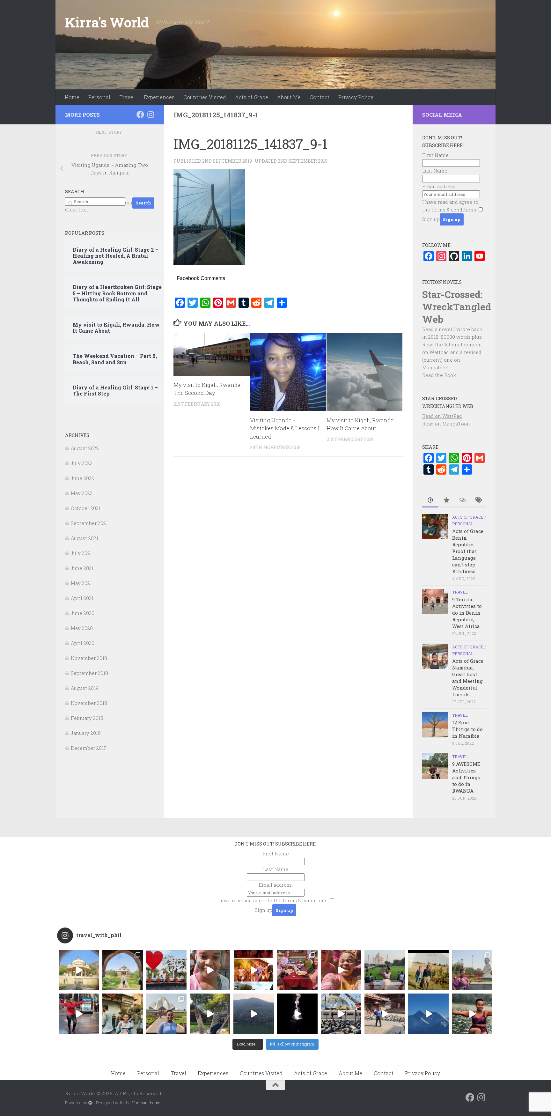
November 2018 (89, 703)
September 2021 (89, 523)
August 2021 (84, 538)
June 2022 (82, 478)
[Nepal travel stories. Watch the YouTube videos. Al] (297, 1014)
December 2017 (88, 748)
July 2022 (81, 463)
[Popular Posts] (446, 500)
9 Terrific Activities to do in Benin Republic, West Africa (467, 612)
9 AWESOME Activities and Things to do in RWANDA (466, 777)
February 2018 (87, 718)
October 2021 (85, 508)
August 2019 (85, 688)
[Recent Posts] (430, 500)
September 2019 (89, 673)
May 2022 (81, 493)
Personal (99, 97)
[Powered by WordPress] (90, 1103)
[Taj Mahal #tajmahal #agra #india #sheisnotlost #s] (384, 970)
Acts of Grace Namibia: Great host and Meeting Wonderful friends (467, 678)
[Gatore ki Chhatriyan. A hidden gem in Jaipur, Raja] (79, 970)
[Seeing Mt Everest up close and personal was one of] (428, 1014)
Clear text (76, 209)
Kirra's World (107, 22)
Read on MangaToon (446, 423)
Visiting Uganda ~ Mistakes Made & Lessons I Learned (285, 428)
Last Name (434, 170)
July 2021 (81, 553)
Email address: (439, 186)
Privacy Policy (355, 97)
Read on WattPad (442, 416)
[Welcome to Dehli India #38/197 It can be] (166, 1014)
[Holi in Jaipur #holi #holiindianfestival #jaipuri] (253, 970)
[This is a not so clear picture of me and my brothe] (428, 970)
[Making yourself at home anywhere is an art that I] (210, 1014)
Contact (319, 97)
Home (72, 97)
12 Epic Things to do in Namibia (467, 729)
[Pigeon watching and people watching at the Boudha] (341, 1014)
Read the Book (439, 375)
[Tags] (478, 500)
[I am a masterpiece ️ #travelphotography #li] (472, 1014)
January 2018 (86, 733)
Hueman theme (146, 1102)
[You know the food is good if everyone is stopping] (122, 1014)
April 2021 (82, 598)
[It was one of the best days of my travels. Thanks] (297, 970)
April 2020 (82, 643)
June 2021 (82, 568)
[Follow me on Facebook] (140, 114)
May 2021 (81, 583)
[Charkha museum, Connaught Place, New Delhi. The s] (472, 970)
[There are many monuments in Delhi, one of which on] (122, 970)
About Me (289, 97)
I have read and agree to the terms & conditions (271, 900)
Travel (127, 97)
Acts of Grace (251, 97)
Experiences (159, 97)
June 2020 (82, 613)
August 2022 (85, 448)
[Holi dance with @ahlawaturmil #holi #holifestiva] (210, 970)
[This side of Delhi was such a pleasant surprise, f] (79, 1014)
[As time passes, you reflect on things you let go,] (253, 1014)
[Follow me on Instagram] (150, 114)
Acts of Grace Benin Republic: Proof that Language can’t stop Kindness (467, 551)
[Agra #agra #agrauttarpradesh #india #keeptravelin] (166, 970)
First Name (435, 155)
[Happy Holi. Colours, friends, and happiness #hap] (341, 970)
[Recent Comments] (462, 500)
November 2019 (89, 658)
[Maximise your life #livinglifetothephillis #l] (384, 1014)
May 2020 (82, 628)
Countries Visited (204, 97)
